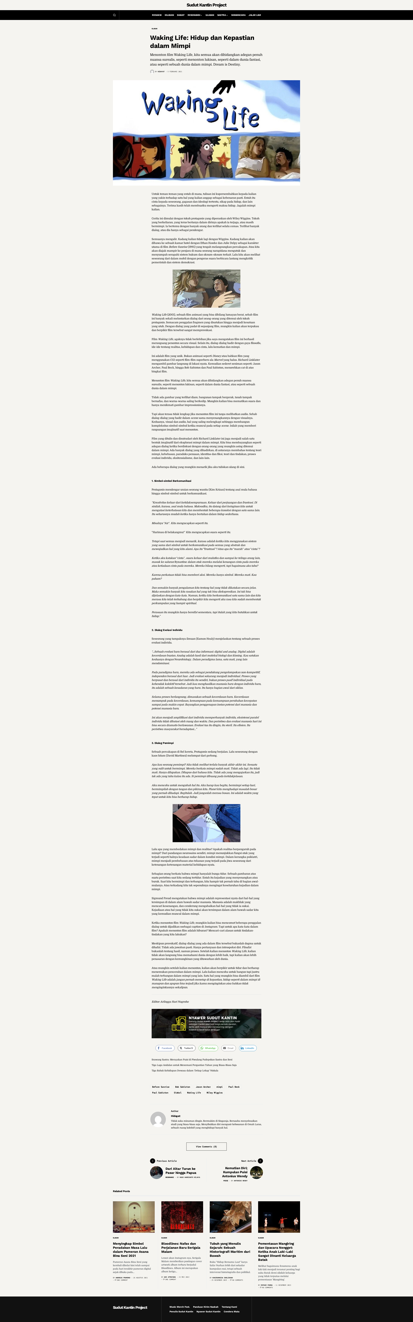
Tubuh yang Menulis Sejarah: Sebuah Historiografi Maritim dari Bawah (230, 1250)
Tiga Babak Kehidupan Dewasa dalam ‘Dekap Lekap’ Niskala (185, 1070)
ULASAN (154, 29)
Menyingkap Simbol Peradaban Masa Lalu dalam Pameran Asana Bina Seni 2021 (130, 1250)
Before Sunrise (160, 1086)
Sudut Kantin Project (206, 5)
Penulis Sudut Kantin (181, 1311)
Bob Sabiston (182, 1086)
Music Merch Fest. (180, 1307)
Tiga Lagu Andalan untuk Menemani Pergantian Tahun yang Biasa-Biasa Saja (194, 1065)
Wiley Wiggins (215, 1092)
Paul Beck (234, 1086)
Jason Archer (203, 1086)
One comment (122, 1280)
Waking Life (194, 1092)
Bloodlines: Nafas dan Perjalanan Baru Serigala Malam (180, 1248)
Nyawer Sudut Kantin (208, 1311)
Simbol (177, 1092)
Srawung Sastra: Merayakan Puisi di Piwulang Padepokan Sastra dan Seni (192, 1059)
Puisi (225, 1181)
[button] (114, 15)
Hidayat (175, 1116)
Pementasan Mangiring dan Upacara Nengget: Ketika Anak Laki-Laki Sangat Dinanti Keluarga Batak (277, 1252)
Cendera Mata (231, 1311)
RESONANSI (170, 1177)
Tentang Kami (229, 1307)
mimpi (220, 1086)
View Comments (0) (206, 1146)
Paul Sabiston (160, 1092)
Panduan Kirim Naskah (205, 1307)
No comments (237, 1280)
